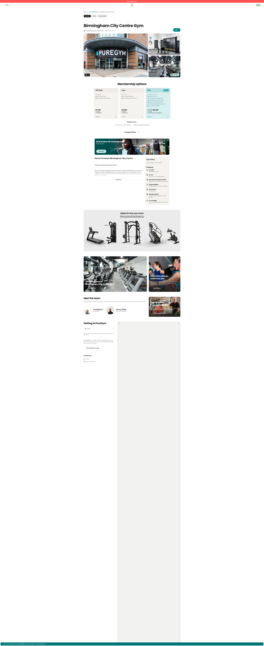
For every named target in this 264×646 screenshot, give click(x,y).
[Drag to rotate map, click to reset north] (179, 327)
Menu (7, 5)
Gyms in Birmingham (93, 11)
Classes (94, 16)
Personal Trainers (102, 16)
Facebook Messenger (91, 361)
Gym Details (87, 16)
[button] (149, 483)
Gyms (85, 11)
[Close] (261, 643)
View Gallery (175, 74)
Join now (101, 151)
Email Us (88, 359)
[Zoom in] (179, 323)
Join (177, 30)
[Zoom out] (179, 325)
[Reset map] (119, 323)
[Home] (132, 5)
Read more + (119, 179)
